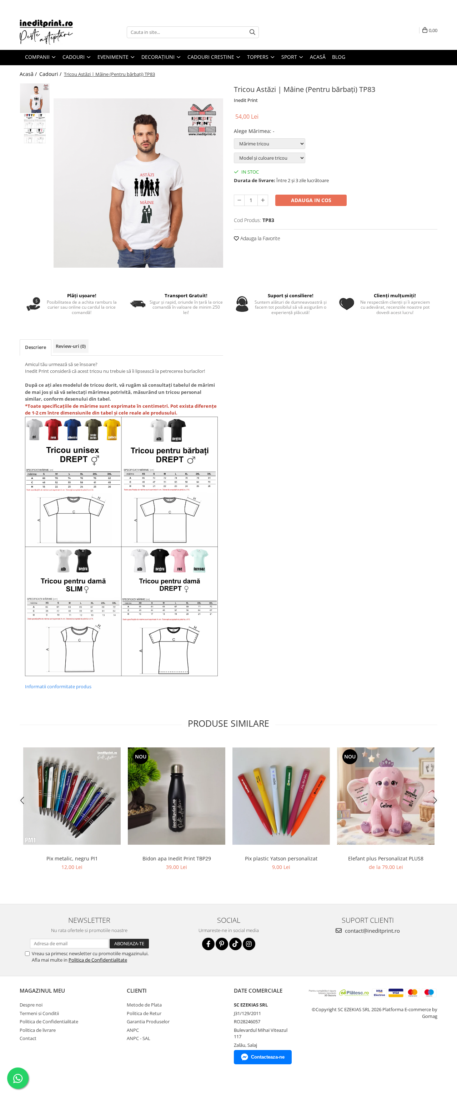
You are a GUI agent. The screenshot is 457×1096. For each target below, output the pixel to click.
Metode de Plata (144, 1005)
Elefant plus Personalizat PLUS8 (385, 858)
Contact (28, 1038)
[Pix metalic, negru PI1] (72, 796)
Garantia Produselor (148, 1021)
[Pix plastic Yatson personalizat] (281, 796)
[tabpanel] (138, 183)
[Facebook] (208, 944)
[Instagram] (249, 944)
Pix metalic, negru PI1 (72, 858)
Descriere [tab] (35, 347)
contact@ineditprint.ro (371, 930)
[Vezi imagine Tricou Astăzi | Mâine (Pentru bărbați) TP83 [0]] (35, 98)
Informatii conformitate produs (58, 686)
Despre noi (31, 1005)
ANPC (133, 1030)
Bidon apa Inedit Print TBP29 (176, 858)
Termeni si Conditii (39, 1013)
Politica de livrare (38, 1030)
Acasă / (29, 74)
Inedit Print (246, 100)
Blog (338, 56)
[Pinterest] (222, 944)
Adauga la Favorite (259, 238)
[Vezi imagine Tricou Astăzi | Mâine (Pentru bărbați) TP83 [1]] (35, 128)
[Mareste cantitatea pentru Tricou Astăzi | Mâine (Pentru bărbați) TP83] (262, 200)
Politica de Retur (144, 1013)
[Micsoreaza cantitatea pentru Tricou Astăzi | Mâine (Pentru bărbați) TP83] (239, 200)
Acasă (318, 56)
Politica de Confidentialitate (98, 960)
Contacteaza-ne (268, 1057)
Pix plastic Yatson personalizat (281, 858)
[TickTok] (235, 944)
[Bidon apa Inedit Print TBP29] (176, 796)
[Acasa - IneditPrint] (55, 32)
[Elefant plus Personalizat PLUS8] (386, 796)
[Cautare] (252, 32)
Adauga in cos (311, 200)
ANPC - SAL (138, 1038)
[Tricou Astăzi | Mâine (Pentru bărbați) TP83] (138, 183)
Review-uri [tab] (71, 346)
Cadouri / (51, 74)
